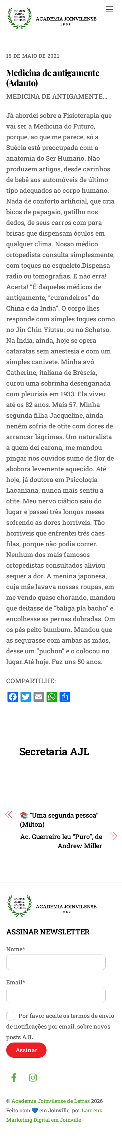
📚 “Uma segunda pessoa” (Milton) (59, 819)
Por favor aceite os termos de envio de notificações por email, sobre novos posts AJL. (60, 1026)
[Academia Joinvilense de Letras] (52, 27)
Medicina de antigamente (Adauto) (52, 77)
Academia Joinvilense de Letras (50, 1100)
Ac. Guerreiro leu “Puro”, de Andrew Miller (61, 841)
